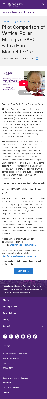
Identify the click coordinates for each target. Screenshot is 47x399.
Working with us (10, 306)
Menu (4, 4)
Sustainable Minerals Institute (19, 12)
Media (6, 300)
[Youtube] (23, 337)
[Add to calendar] (37, 58)
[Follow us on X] (17, 337)
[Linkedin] (11, 337)
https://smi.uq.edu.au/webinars (23, 245)
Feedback (7, 392)
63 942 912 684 (13, 358)
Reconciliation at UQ (22, 292)
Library (6, 319)
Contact (6, 326)
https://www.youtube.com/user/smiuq (19, 256)
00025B (13, 363)
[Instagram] (29, 337)
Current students (10, 313)
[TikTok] (35, 337)
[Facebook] (5, 337)
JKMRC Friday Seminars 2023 (17, 21)
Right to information (11, 388)
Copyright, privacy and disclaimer (16, 378)
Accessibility (8, 383)
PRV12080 (13, 368)
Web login (7, 346)
